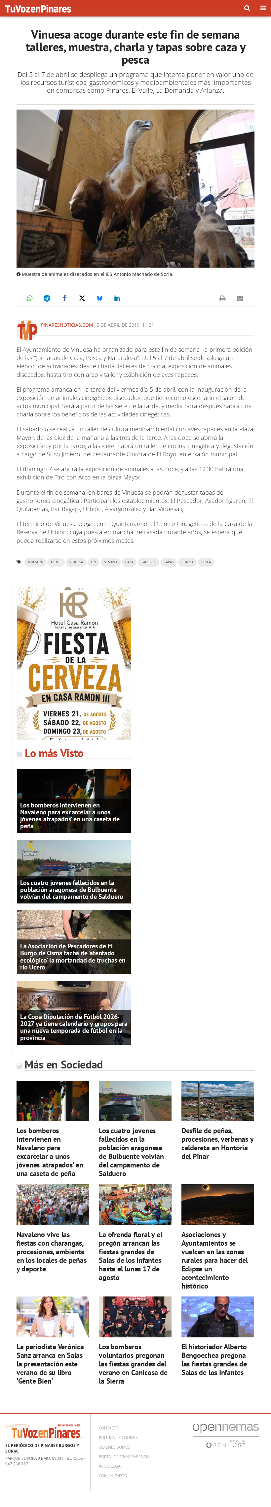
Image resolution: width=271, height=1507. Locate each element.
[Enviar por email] (240, 298)
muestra (35, 562)
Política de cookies (118, 1437)
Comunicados (113, 1476)
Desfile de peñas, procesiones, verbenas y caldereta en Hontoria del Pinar (217, 1143)
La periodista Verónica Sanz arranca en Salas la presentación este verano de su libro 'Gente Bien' (50, 1364)
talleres (148, 562)
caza (129, 562)
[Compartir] (29, 298)
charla (187, 562)
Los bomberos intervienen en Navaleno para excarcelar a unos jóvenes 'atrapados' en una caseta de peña (70, 816)
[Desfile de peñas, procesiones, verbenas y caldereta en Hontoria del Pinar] (217, 1101)
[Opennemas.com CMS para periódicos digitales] (226, 1435)
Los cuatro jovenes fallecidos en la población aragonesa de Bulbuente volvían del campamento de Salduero (71, 889)
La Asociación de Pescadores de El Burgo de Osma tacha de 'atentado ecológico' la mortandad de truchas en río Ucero (73, 956)
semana (110, 562)
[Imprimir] (222, 298)
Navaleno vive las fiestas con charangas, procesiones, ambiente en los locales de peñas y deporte (52, 1251)
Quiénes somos (115, 1447)
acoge (56, 562)
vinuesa (76, 562)
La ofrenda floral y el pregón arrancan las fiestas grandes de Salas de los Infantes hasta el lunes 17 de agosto (130, 1255)
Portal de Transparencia (124, 1456)
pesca (206, 562)
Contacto (109, 1428)
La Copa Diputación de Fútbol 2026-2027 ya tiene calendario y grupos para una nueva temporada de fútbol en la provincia (73, 1027)
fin (93, 562)
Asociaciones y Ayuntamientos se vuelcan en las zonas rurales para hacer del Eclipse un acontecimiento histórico (214, 1260)
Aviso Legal (110, 1466)
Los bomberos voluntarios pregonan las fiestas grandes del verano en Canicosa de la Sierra (133, 1364)
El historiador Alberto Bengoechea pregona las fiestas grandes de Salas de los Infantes (214, 1359)
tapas (169, 562)
